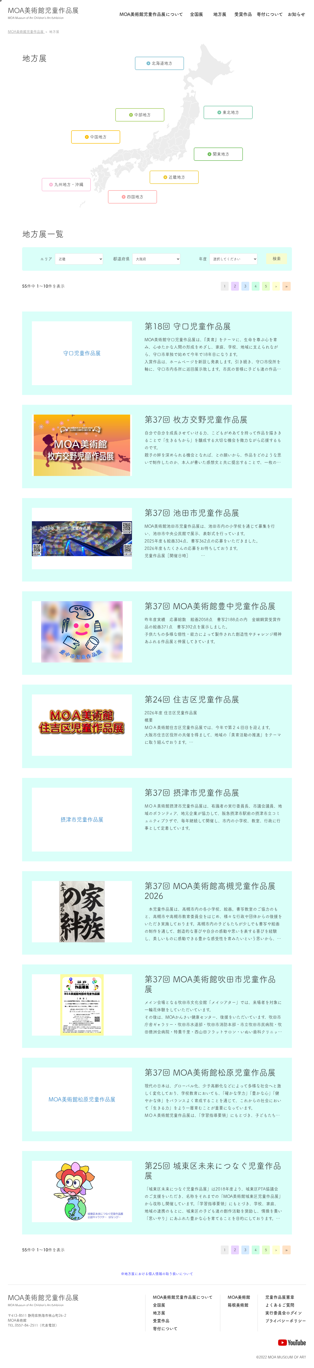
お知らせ (296, 14)
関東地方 (221, 154)
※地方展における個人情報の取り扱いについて (157, 1273)
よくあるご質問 (279, 1305)
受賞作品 (243, 14)
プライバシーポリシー (285, 1321)
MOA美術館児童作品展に (151, 14)
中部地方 (142, 115)
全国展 (196, 14)
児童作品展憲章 (279, 1297)
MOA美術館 (239, 1297)
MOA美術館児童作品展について (183, 1297)
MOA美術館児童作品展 (43, 13)
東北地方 (230, 112)
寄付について (165, 1329)
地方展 (219, 14)
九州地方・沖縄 (68, 184)
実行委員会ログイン (283, 1313)
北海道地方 (162, 63)
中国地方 (98, 137)
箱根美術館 (238, 1305)
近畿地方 (177, 177)
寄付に (270, 14)
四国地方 (135, 197)
